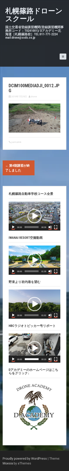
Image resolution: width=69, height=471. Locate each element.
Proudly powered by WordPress (25, 458)
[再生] (13, 227)
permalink (16, 142)
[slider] (32, 227)
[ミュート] (50, 227)
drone (34, 96)
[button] (34, 216)
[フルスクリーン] (56, 227)
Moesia (8, 463)
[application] (34, 216)
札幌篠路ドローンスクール (33, 15)
